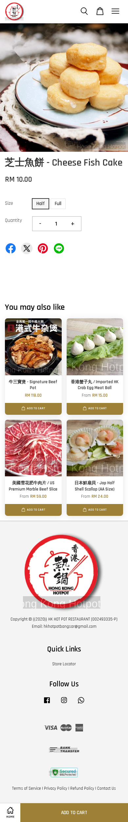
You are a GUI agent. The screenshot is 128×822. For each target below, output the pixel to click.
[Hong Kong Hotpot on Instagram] (64, 703)
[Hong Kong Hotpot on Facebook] (47, 703)
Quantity (13, 220)
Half (40, 203)
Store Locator (64, 664)
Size (9, 203)
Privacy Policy (55, 788)
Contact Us (106, 788)
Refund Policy (82, 788)
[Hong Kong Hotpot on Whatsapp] (81, 703)
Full (58, 203)
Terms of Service (26, 788)
